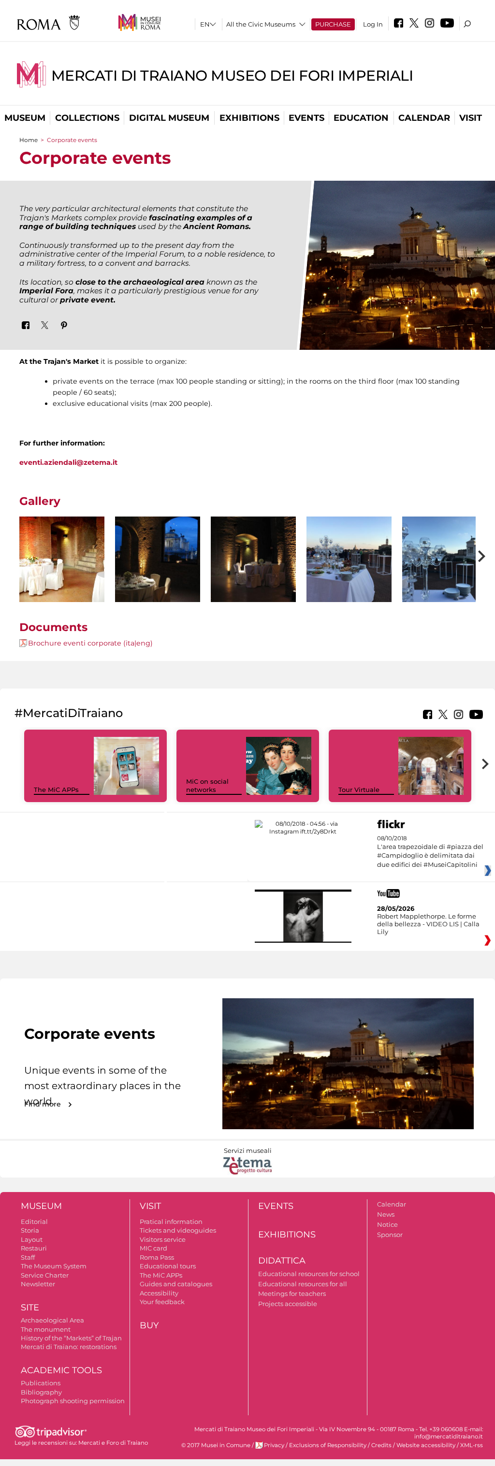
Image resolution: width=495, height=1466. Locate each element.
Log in (373, 24)
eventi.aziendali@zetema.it (68, 462)
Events (306, 118)
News (385, 1214)
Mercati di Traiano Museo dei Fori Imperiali (232, 76)
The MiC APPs (56, 789)
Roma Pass (157, 1257)
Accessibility (159, 1293)
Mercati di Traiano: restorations (68, 1347)
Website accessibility (425, 1445)
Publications (40, 1383)
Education (361, 118)
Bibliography (41, 1392)
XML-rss (471, 1445)
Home (28, 140)
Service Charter (45, 1275)
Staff (28, 1257)
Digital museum (169, 118)
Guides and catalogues (176, 1284)
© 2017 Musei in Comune (215, 1445)
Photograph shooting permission (73, 1401)
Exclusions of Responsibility (327, 1445)
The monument (46, 1329)
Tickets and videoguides (178, 1230)
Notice (387, 1224)
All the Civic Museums (260, 24)
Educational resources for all (302, 1284)
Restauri (34, 1248)
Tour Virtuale (358, 789)
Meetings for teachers (292, 1293)
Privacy (274, 1445)
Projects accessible (287, 1304)
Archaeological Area (52, 1320)
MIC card (153, 1248)
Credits (381, 1445)
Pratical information (171, 1221)
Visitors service (163, 1239)
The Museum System (54, 1266)
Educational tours (168, 1266)
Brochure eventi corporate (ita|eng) (90, 643)
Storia (30, 1230)
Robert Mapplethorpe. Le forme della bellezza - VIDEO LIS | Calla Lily (428, 923)
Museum (24, 118)
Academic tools (61, 1370)
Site (30, 1307)
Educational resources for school (309, 1274)
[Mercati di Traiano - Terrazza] (349, 574)
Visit (470, 118)
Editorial (34, 1221)
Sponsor (390, 1234)
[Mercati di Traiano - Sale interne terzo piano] (61, 559)
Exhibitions (249, 118)
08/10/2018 (430, 851)
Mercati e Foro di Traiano (113, 1442)
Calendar (424, 118)
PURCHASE (333, 24)
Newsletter (38, 1284)
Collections (87, 118)
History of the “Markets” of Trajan (71, 1338)
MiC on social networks (207, 785)
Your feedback (162, 1302)
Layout (32, 1239)
